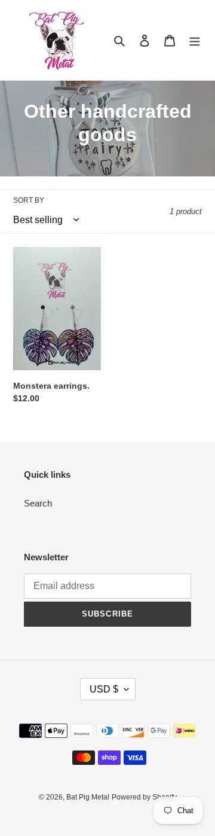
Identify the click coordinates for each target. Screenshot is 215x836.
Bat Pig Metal (87, 797)
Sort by (28, 200)
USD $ (104, 689)
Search (38, 503)
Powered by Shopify (144, 797)
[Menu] (194, 40)
